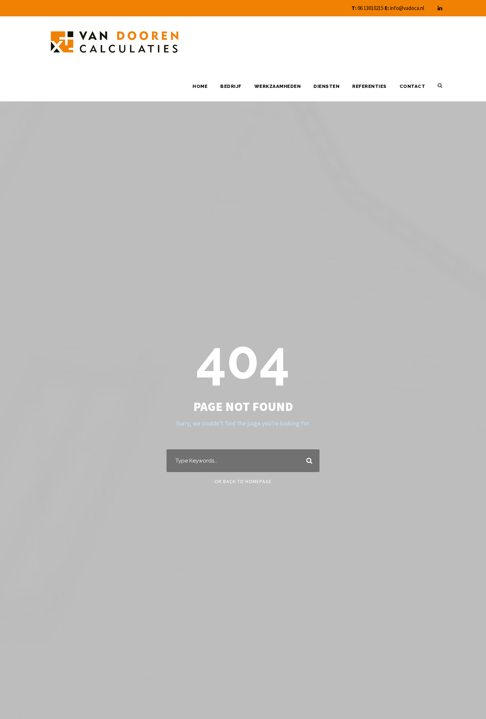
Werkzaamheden (277, 86)
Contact (413, 86)
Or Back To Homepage (243, 481)
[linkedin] (440, 8)
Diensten (326, 86)
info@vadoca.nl (407, 8)
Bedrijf (231, 86)
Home (199, 86)
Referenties (369, 86)
